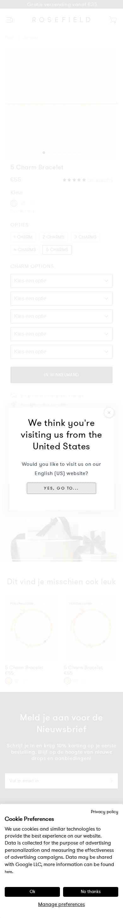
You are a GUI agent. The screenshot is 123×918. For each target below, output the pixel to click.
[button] (61, 488)
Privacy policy (104, 812)
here (8, 871)
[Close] (109, 412)
